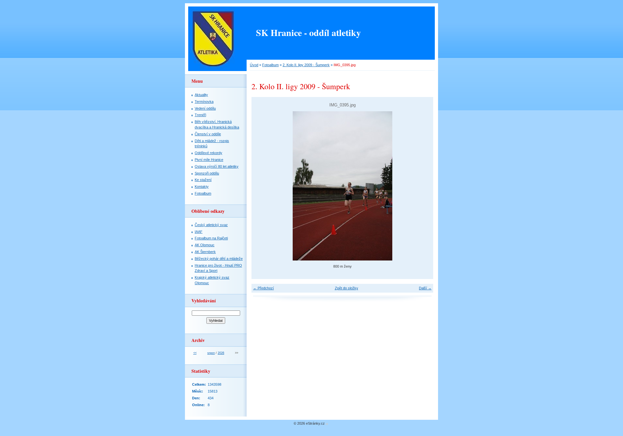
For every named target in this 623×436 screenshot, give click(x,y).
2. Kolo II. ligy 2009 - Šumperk (306, 65)
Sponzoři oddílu (207, 173)
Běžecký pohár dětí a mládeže (219, 258)
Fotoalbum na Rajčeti (211, 238)
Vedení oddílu (205, 108)
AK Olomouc (204, 245)
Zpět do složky (346, 288)
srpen (211, 353)
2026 (221, 353)
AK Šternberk (205, 252)
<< (195, 353)
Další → (425, 288)
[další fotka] (422, 185)
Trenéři (200, 115)
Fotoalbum (270, 65)
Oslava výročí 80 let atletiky (216, 166)
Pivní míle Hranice (209, 160)
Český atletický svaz (211, 225)
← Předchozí (263, 288)
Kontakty (202, 186)
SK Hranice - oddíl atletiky (308, 32)
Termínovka (204, 101)
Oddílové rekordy (208, 153)
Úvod (254, 65)
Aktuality (201, 95)
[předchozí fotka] (262, 185)
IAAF (198, 232)
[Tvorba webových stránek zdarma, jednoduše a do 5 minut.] (327, 423)
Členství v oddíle (208, 134)
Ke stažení (203, 180)
